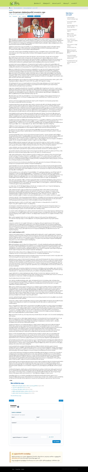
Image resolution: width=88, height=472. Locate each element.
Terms (13, 469)
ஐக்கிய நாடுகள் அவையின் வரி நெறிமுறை (21, 393)
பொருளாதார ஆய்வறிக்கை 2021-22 (20, 389)
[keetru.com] (15, 3)
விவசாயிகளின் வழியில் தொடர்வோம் (71, 22)
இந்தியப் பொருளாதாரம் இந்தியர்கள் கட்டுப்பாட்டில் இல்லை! (72, 51)
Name (13, 417)
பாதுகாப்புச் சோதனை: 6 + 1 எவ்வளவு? (20, 437)
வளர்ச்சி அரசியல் (37, 16)
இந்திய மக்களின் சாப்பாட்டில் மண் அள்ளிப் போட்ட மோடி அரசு (71, 35)
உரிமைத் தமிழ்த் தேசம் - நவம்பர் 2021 (23, 14)
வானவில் (73, 3)
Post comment (57, 441)
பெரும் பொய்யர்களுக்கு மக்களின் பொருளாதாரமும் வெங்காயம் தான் (72, 57)
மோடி (10, 16)
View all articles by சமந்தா (16, 395)
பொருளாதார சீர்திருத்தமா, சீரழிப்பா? (72, 30)
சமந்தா (11, 14)
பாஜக (19, 16)
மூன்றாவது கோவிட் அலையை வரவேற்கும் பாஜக (72, 18)
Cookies (22, 469)
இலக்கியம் (37, 3)
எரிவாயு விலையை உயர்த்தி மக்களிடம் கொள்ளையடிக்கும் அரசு (72, 46)
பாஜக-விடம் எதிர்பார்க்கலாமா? (18, 387)
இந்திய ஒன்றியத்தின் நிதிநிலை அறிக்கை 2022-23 (22, 391)
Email (38, 417)
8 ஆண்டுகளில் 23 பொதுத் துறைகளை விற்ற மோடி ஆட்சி (72, 62)
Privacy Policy (17, 469)
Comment (14, 422)
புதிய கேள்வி (51, 437)
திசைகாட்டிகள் (56, 3)
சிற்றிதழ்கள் (46, 3)
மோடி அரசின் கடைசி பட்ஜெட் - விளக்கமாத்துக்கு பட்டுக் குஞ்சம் (72, 40)
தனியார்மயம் (24, 16)
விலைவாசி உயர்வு (30, 16)
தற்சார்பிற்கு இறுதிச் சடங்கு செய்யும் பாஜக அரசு (72, 26)
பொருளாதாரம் (15, 16)
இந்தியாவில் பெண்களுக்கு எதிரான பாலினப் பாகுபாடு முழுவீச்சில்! (25, 385)
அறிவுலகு (65, 3)
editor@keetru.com (16, 458)
